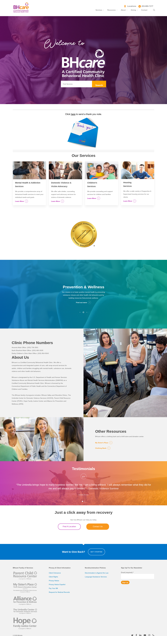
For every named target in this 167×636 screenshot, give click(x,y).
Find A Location (69, 526)
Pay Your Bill (53, 588)
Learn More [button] (19, 201)
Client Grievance (55, 573)
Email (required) (127, 572)
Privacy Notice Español (57, 584)
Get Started (96, 552)
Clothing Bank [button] (100, 448)
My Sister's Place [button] (101, 443)
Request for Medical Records (59, 592)
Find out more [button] (81, 299)
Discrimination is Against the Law (96, 573)
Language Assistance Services (96, 577)
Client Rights (53, 577)
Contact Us (98, 526)
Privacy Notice (54, 581)
